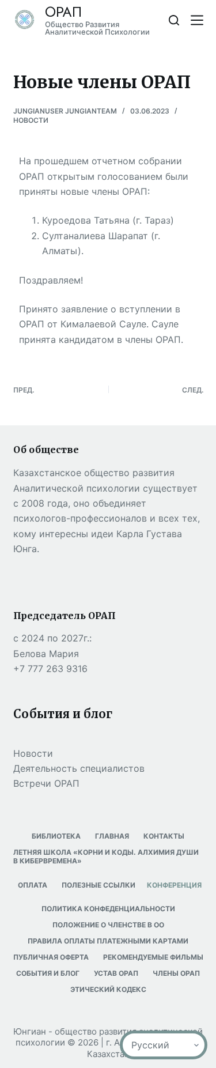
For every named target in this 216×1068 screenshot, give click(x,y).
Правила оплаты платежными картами (108, 941)
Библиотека (56, 836)
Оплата (32, 885)
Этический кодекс (108, 989)
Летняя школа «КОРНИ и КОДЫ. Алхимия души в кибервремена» (106, 857)
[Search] (174, 20)
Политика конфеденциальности (108, 908)
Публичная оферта (51, 957)
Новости (30, 120)
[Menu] (197, 20)
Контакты (163, 836)
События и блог (47, 973)
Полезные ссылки (98, 885)
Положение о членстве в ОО (108, 924)
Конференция (174, 885)
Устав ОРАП (116, 973)
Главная (112, 836)
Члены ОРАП (176, 973)
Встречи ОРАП (46, 783)
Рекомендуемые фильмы (153, 957)
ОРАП (63, 12)
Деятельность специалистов (79, 768)
